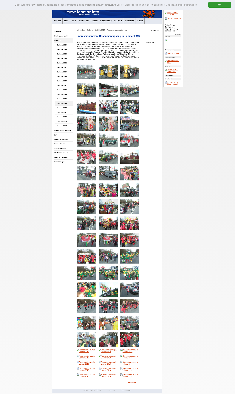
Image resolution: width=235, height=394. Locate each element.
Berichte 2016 (62, 90)
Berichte (57, 40)
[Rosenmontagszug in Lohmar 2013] (86, 78)
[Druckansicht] (152, 31)
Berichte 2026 (62, 45)
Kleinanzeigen (59, 162)
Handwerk (118, 21)
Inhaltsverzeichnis (60, 157)
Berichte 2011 (62, 112)
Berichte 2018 (62, 81)
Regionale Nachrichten (62, 130)
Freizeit (73, 21)
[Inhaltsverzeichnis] (155, 31)
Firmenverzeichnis (61, 139)
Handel (95, 21)
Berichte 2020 (62, 72)
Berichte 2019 (62, 76)
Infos (66, 21)
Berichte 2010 (62, 117)
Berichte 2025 (62, 49)
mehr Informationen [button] (187, 5)
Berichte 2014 (62, 99)
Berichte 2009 (62, 121)
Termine (140, 21)
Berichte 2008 (62, 126)
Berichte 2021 (62, 67)
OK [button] (219, 5)
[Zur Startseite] (157, 31)
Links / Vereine (59, 144)
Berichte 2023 (62, 58)
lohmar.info (81, 30)
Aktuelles (57, 21)
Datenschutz (126, 390)
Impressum (111, 390)
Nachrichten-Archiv (61, 36)
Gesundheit (129, 21)
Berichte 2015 (62, 94)
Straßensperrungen (61, 153)
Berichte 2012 (62, 108)
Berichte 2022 (62, 63)
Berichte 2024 (62, 54)
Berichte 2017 (62, 85)
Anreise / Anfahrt (60, 148)
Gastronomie (84, 21)
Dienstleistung (106, 21)
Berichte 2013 (62, 103)
